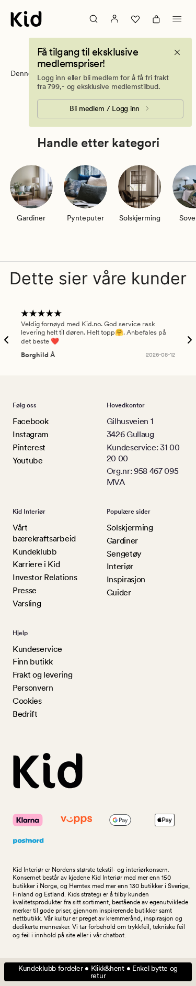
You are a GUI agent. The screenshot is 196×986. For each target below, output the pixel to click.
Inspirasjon (126, 579)
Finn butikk (32, 662)
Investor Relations (45, 577)
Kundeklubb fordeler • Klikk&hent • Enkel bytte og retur (98, 972)
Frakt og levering (43, 675)
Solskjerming (130, 528)
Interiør (120, 566)
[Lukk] (177, 52)
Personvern (33, 688)
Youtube (28, 461)
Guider (119, 592)
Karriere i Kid (36, 564)
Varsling (27, 603)
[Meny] (177, 18)
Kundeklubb (35, 552)
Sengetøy (124, 554)
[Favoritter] (135, 18)
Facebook (30, 421)
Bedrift (25, 714)
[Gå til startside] (26, 19)
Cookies (27, 701)
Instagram (31, 434)
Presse (25, 590)
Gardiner (122, 541)
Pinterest (29, 447)
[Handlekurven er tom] (156, 18)
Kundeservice (37, 649)
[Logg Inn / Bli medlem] (114, 18)
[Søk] (93, 18)
